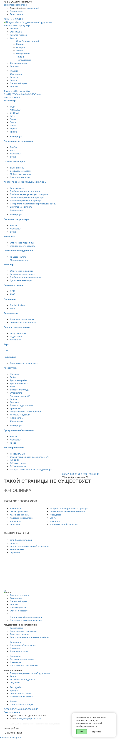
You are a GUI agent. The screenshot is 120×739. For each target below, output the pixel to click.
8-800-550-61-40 (12, 709)
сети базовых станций (21, 539)
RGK (12, 291)
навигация (55, 520)
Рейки (13, 377)
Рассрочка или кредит (21, 696)
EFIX (12, 150)
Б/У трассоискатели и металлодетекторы (31, 469)
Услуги (13, 37)
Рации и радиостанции (21, 405)
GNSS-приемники (19, 511)
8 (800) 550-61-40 (31, 94)
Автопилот (15, 339)
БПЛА (52, 517)
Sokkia (13, 119)
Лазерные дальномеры (22, 319)
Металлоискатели (19, 259)
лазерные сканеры (19, 514)
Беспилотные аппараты (22, 659)
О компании (16, 31)
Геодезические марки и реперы (26, 411)
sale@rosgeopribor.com (15, 4)
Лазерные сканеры (19, 634)
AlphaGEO (15, 109)
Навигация (15, 662)
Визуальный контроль (21, 206)
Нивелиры (15, 648)
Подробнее (96, 731)
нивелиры (15, 523)
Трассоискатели (18, 256)
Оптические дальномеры (23, 322)
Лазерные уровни (19, 651)
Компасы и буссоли (20, 414)
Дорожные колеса (19, 383)
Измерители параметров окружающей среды (33, 203)
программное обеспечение (64, 523)
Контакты (14, 66)
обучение (15, 552)
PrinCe (13, 147)
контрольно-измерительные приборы (69, 508)
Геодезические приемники (23, 630)
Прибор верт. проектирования (25, 277)
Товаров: (17, 25)
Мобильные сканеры (20, 173)
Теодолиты (15, 641)
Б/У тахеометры (18, 466)
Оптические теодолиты (22, 242)
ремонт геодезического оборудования (29, 546)
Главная (14, 28)
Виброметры (16, 209)
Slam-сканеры (17, 167)
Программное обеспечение (24, 665)
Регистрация (16, 14)
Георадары (15, 655)
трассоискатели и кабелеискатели (67, 511)
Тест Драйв (15, 687)
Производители (18, 607)
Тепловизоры (17, 187)
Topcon (13, 128)
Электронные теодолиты (22, 245)
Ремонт (20, 44)
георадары (55, 514)
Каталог (14, 76)
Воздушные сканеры (20, 170)
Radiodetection (17, 305)
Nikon (13, 125)
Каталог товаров (18, 34)
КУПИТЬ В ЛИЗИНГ (14, 18)
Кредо (13, 442)
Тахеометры (16, 627)
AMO (12, 294)
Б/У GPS (14, 459)
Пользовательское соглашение (26, 619)
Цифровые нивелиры (21, 280)
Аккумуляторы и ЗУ (20, 395)
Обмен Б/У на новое (20, 693)
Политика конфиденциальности (26, 616)
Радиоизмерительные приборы (26, 200)
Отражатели (16, 392)
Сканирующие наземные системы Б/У (29, 456)
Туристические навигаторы (24, 362)
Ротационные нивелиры (22, 273)
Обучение (15, 682)
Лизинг (19, 50)
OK (81, 731)
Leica (12, 116)
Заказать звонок (12, 97)
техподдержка (17, 549)
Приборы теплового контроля (25, 191)
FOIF (12, 106)
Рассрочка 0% (23, 53)
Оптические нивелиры (21, 270)
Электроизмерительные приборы (27, 197)
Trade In (20, 56)
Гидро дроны (16, 336)
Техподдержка (23, 59)
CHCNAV (14, 112)
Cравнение (33, 7)
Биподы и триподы (19, 389)
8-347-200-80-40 (29, 709)
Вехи (12, 386)
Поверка (20, 47)
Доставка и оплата (19, 594)
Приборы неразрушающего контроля (29, 194)
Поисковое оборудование (23, 644)
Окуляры (14, 402)
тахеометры (16, 508)
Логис (13, 308)
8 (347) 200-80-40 (13, 94)
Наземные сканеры (20, 176)
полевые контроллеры (21, 517)
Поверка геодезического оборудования (30, 673)
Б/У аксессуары (18, 463)
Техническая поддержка (22, 679)
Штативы (14, 373)
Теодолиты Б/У (17, 453)
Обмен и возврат (18, 610)
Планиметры (16, 417)
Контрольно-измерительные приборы (29, 637)
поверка (14, 542)
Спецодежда (16, 420)
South (13, 122)
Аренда (14, 690)
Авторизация (16, 11)
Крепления (15, 408)
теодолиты (15, 520)
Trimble (13, 131)
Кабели (14, 398)
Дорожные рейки (18, 380)
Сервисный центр (19, 62)
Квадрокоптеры (18, 333)
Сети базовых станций (27, 41)
